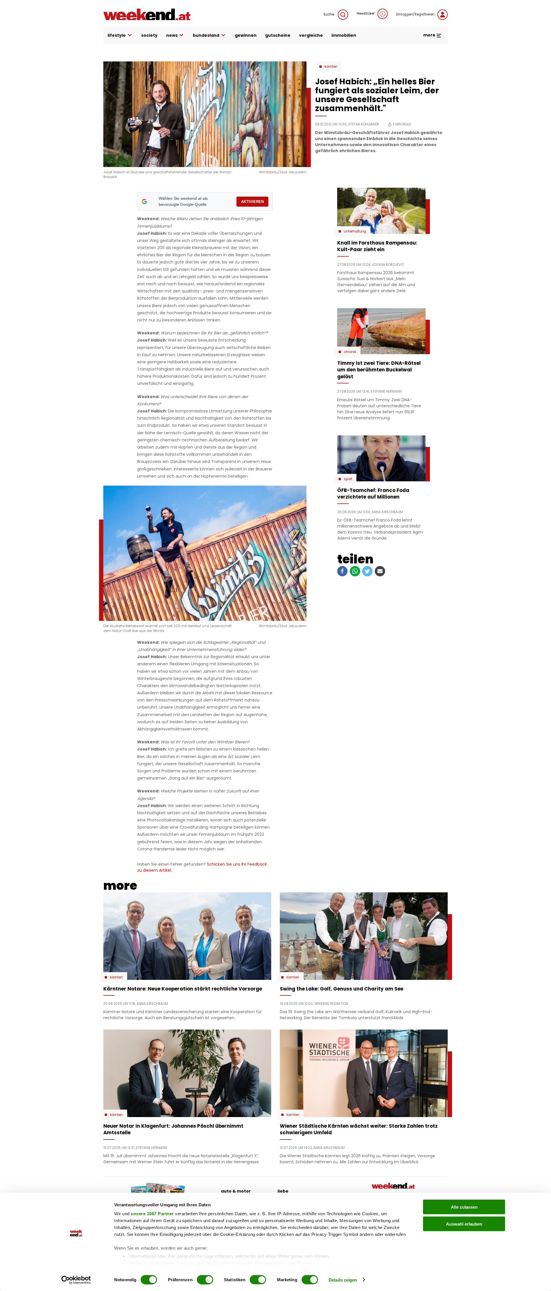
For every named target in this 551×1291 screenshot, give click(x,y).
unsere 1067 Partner (152, 1213)
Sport (348, 479)
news (172, 35)
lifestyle (117, 35)
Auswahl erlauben (464, 1223)
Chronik (350, 352)
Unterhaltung (355, 231)
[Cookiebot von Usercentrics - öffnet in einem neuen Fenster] (76, 1280)
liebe (283, 1191)
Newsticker (366, 13)
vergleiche (311, 35)
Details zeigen (343, 1279)
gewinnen (246, 35)
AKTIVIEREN (252, 201)
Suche (329, 14)
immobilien (343, 35)
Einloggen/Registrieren (415, 14)
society (149, 35)
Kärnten (331, 66)
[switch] (205, 1279)
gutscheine (277, 35)
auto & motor (236, 1191)
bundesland (206, 35)
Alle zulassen (464, 1207)
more (429, 35)
